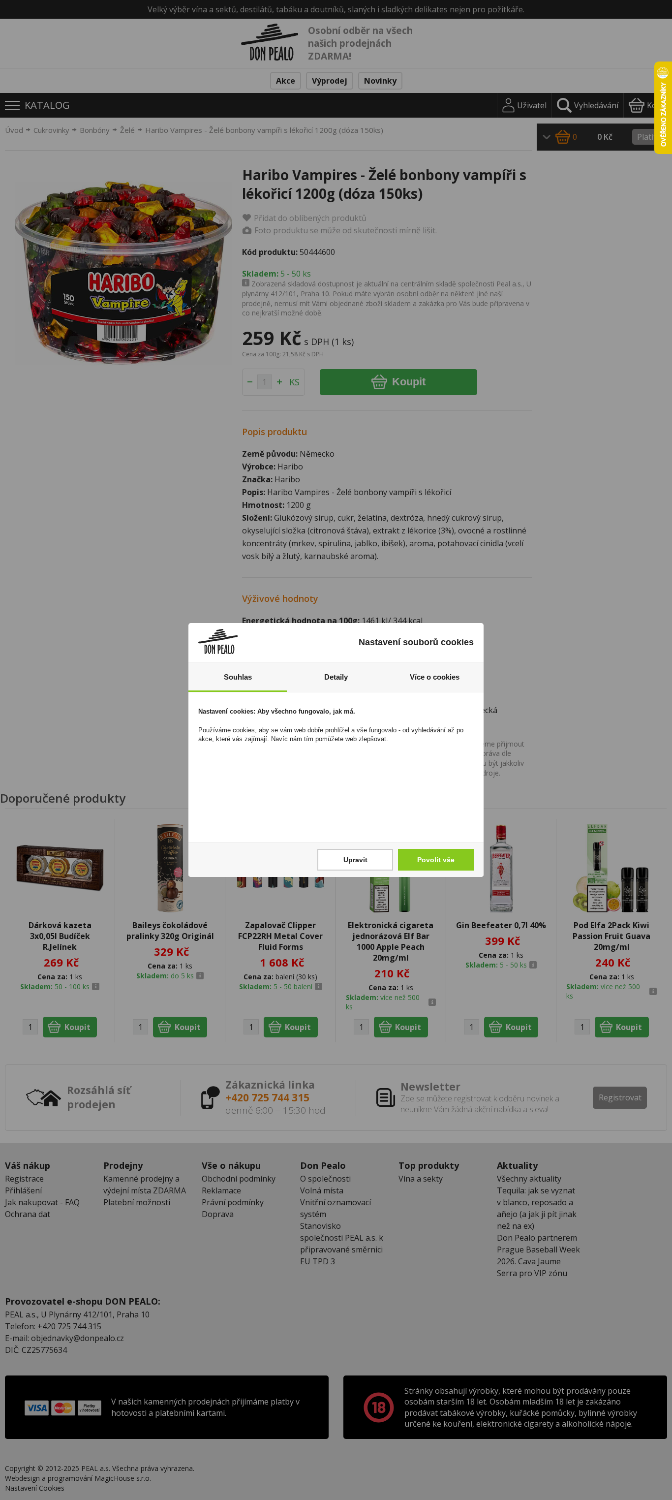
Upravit (355, 860)
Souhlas (238, 677)
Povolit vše (436, 860)
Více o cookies (434, 677)
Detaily (336, 677)
